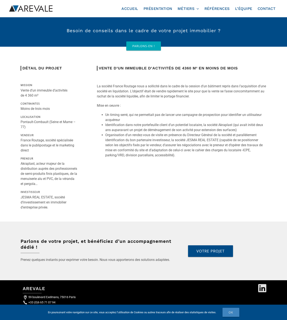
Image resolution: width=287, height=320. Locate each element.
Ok (231, 312)
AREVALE (34, 288)
